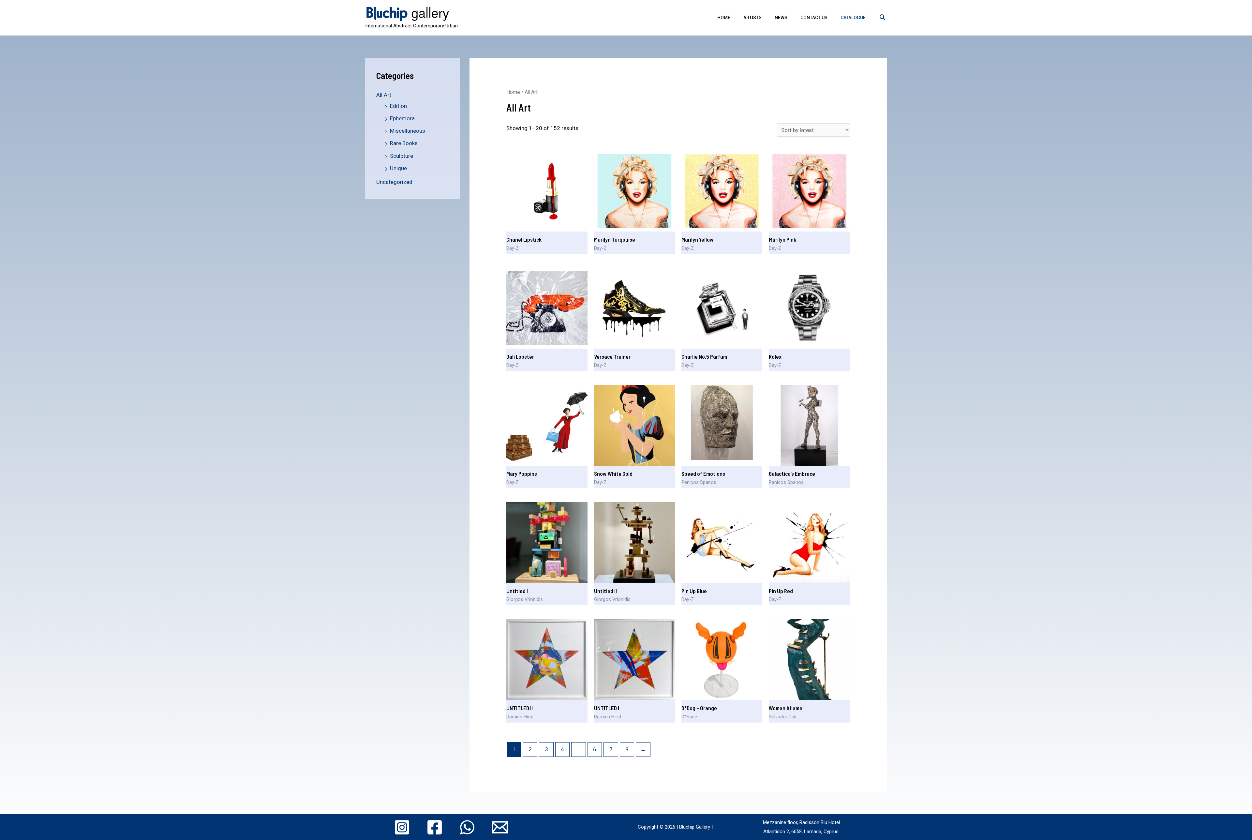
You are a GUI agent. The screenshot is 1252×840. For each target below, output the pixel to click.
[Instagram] (402, 827)
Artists (752, 17)
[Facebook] (434, 827)
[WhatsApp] (467, 827)
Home (723, 17)
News (781, 17)
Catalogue (853, 17)
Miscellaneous (407, 131)
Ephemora (402, 118)
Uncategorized (394, 182)
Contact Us (813, 17)
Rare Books (404, 143)
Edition (398, 106)
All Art (383, 95)
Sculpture (401, 156)
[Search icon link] (883, 17)
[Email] (499, 827)
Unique (398, 168)
